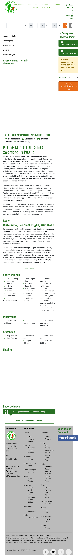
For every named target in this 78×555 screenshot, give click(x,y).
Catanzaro (32, 448)
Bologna (31, 472)
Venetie (47, 528)
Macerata (31, 497)
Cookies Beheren (47, 543)
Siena (47, 497)
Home (14, 5)
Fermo (30, 495)
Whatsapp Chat (14, 476)
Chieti (30, 436)
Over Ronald (35, 6)
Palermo (48, 474)
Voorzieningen (9, 45)
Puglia (43, 443)
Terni (46, 513)
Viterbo (30, 481)
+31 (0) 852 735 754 (70, 8)
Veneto (43, 526)
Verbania (48, 439)
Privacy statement (38, 538)
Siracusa (48, 479)
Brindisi (47, 453)
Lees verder (29, 268)
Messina (48, 471)
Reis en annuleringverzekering (17, 538)
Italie (48, 535)
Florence (48, 490)
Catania (47, 469)
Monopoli (64, 538)
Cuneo (47, 436)
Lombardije (27, 506)
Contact (57, 5)
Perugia (47, 510)
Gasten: (63, 77)
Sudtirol (48, 504)
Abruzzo (26, 432)
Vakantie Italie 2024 (45, 6)
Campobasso (33, 518)
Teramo (30, 441)
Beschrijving (8, 41)
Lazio (25, 476)
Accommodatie (9, 36)
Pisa (46, 492)
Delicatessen (29, 540)
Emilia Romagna (29, 463)
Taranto (47, 460)
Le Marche (27, 485)
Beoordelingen (9, 54)
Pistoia (47, 495)
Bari (46, 445)
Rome (30, 479)
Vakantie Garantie (59, 540)
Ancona (30, 488)
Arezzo (47, 488)
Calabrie (26, 445)
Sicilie (43, 464)
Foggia (47, 455)
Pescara (31, 439)
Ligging (6, 50)
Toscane (44, 485)
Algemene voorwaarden (30, 543)
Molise (25, 515)
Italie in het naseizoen (14, 540)
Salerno (30, 459)
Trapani (47, 481)
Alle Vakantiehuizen (19, 535)
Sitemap (9, 543)
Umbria (43, 508)
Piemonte (44, 432)
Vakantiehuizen (24, 5)
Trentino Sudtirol (47, 501)
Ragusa (47, 476)
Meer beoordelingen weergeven (29, 420)
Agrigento (48, 466)
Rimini (30, 466)
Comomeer (32, 511)
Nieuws (17, 543)
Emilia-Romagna (29, 470)
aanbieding (55, 538)
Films (48, 538)
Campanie (27, 457)
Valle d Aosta (46, 517)
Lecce (47, 458)
